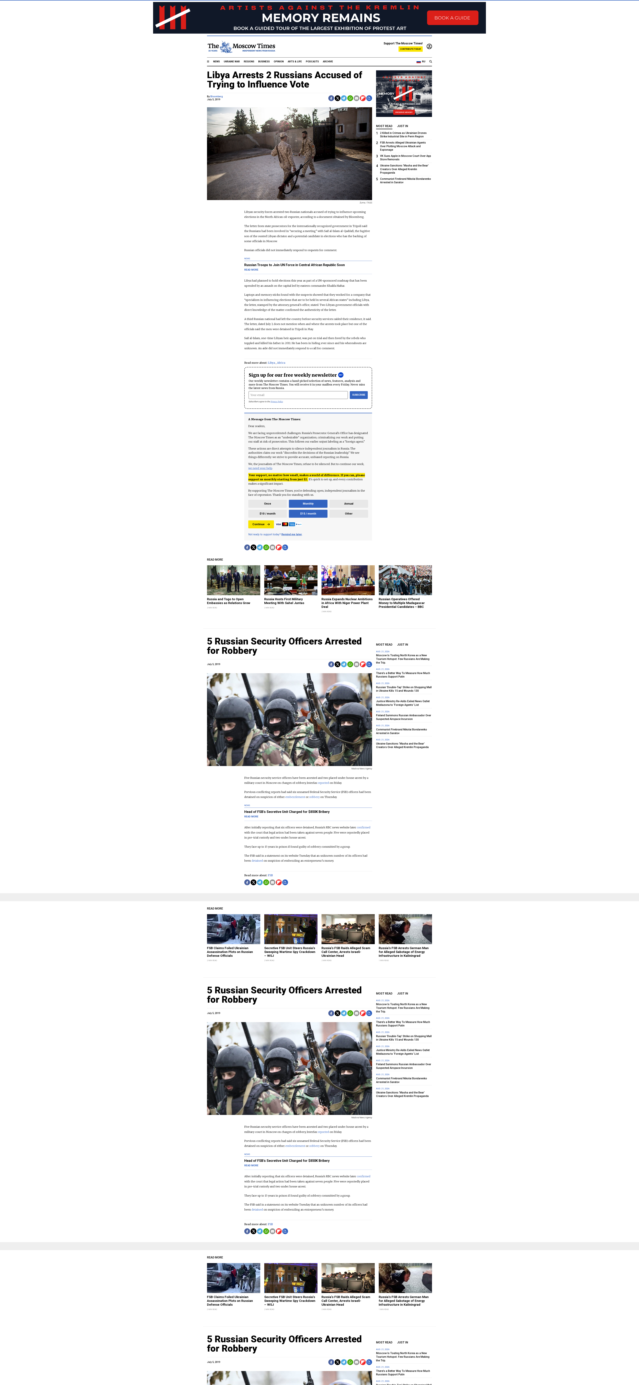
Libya (271, 362)
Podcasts (312, 61)
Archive (328, 61)
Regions (249, 61)
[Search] (430, 62)
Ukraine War (232, 61)
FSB (270, 875)
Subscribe (358, 394)
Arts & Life (295, 61)
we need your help (260, 468)
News (216, 61)
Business (264, 61)
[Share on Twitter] (337, 98)
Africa (281, 362)
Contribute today (410, 49)
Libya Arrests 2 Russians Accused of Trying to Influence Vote (284, 80)
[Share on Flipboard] (363, 98)
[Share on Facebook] (331, 98)
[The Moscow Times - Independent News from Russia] (241, 46)
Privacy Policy (277, 401)
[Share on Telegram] (344, 98)
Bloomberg (216, 96)
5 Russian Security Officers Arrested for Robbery (284, 646)
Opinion (279, 61)
